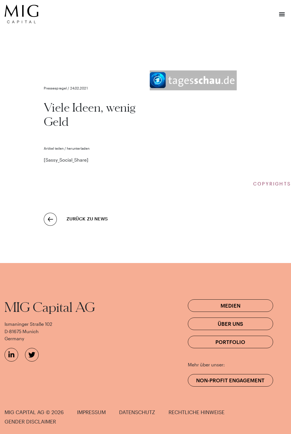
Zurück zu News (87, 218)
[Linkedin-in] (11, 355)
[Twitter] (32, 355)
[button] (281, 14)
